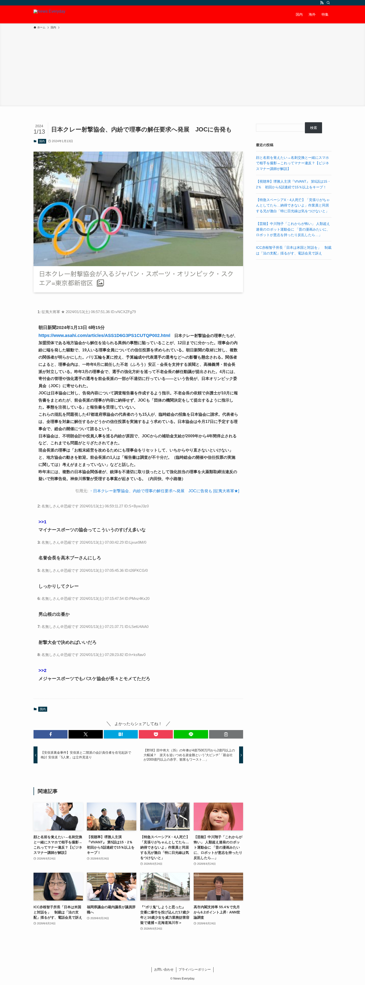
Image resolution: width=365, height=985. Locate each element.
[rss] (322, 2)
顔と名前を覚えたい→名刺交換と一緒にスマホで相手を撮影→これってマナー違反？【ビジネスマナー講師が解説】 (292, 163)
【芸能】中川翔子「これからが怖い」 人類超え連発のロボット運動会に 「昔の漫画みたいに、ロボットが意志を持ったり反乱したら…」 (293, 229)
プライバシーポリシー (195, 969)
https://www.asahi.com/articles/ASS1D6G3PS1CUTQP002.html (104, 335)
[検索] (328, 2)
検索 (313, 128)
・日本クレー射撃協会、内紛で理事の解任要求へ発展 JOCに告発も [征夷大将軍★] (164, 491)
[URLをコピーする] (226, 734)
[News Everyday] (49, 14)
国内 (42, 141)
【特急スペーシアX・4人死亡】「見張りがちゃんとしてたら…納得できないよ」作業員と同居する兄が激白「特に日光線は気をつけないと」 (293, 205)
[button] (51, 734)
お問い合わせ (164, 969)
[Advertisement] (182, 67)
